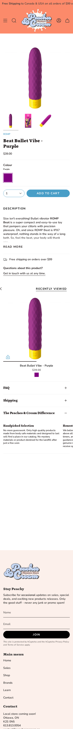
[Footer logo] (21, 572)
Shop (6, 675)
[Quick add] (8, 357)
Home (7, 660)
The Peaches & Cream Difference (29, 413)
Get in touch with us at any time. (24, 273)
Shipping (10, 400)
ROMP (6, 134)
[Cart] (67, 20)
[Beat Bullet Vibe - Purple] (36, 328)
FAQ (6, 388)
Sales (7, 668)
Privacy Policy (62, 641)
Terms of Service (16, 644)
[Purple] (36, 375)
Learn (7, 690)
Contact (8, 698)
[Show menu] (5, 20)
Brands (8, 683)
